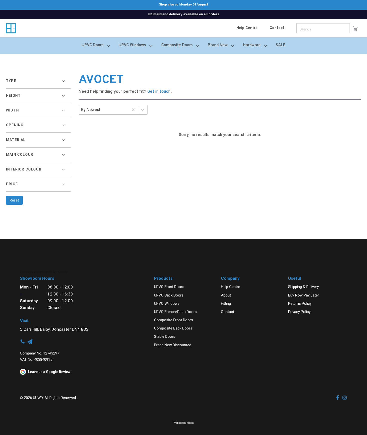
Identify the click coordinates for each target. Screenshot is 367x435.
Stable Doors (164, 336)
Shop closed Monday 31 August (183, 4)
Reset (14, 200)
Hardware (252, 45)
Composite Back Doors (173, 328)
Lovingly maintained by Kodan (44, 272)
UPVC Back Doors (169, 295)
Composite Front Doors (173, 320)
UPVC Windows (167, 303)
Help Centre (247, 28)
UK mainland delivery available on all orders (183, 14)
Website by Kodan (184, 423)
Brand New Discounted (172, 345)
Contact (277, 28)
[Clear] (133, 109)
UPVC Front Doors (169, 286)
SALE (280, 45)
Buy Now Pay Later (303, 295)
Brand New (218, 45)
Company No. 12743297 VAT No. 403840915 (39, 356)
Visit (24, 320)
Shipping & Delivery (303, 286)
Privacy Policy (299, 312)
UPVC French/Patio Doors (175, 312)
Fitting (226, 303)
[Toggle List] (142, 109)
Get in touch (159, 91)
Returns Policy (300, 303)
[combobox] (104, 110)
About (226, 295)
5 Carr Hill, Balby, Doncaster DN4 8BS (54, 329)
